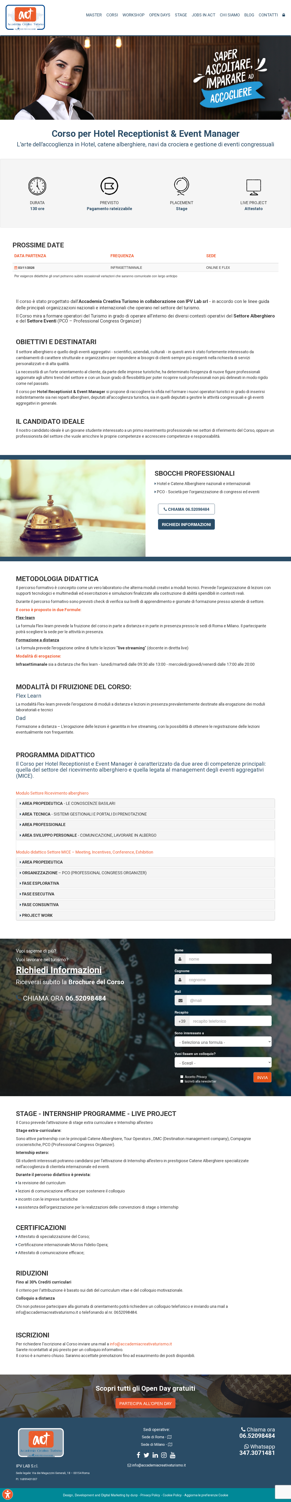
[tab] (145, 803)
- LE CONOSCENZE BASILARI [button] (68, 803)
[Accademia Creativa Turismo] (25, 20)
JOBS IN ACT (203, 15)
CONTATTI (268, 15)
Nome (179, 950)
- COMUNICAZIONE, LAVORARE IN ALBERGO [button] (89, 835)
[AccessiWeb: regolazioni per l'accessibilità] (7, 1494)
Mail (178, 991)
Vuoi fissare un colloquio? (195, 1053)
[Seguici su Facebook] (138, 1456)
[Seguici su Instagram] (164, 1456)
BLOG (249, 15)
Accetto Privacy (196, 1076)
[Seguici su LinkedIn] (155, 1456)
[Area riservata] (283, 15)
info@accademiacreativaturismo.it (141, 1344)
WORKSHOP (134, 15)
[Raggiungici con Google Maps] (169, 1437)
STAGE (181, 15)
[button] (42, 824)
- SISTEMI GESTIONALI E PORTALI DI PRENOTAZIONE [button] (84, 814)
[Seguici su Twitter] (146, 1456)
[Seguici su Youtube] (172, 1456)
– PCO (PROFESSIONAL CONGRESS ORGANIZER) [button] (84, 872)
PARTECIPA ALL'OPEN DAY (145, 1403)
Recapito (181, 1012)
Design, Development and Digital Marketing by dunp (100, 1495)
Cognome (182, 970)
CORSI (112, 15)
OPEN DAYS (159, 15)
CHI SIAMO (230, 15)
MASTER (94, 15)
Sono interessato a (189, 1033)
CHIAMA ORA (63, 998)
